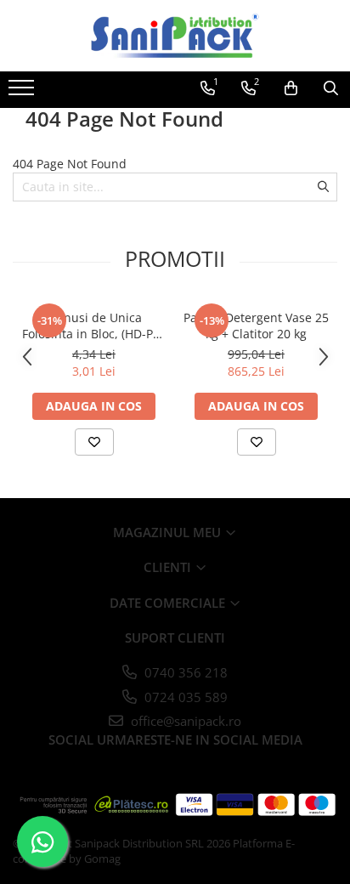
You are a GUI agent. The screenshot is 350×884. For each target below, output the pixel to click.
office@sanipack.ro (184, 720)
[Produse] (23, 92)
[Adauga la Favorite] (94, 442)
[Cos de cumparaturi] (291, 88)
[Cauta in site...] (331, 88)
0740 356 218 (184, 672)
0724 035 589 (184, 697)
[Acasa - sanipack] (175, 36)
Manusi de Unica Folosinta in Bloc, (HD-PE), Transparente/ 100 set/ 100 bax (94, 325)
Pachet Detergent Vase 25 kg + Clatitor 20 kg (256, 325)
